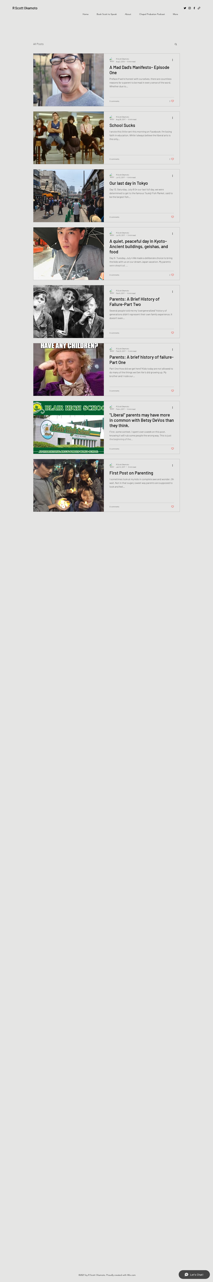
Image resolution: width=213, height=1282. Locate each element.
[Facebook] (194, 8)
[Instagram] (189, 8)
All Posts (38, 44)
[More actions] (173, 60)
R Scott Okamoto (24, 8)
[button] (175, 44)
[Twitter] (184, 8)
